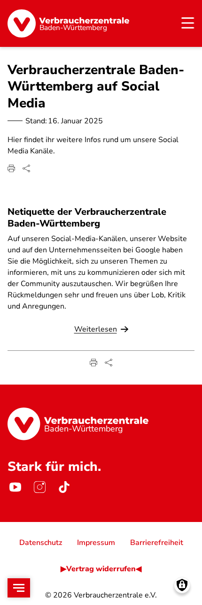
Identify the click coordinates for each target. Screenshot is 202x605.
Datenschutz (40, 542)
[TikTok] (64, 487)
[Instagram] (39, 487)
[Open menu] (19, 587)
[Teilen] (26, 168)
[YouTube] (15, 487)
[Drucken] (11, 168)
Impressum (96, 542)
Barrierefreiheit (156, 542)
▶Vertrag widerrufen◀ (101, 569)
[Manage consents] (182, 585)
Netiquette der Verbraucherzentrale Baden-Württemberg (87, 217)
